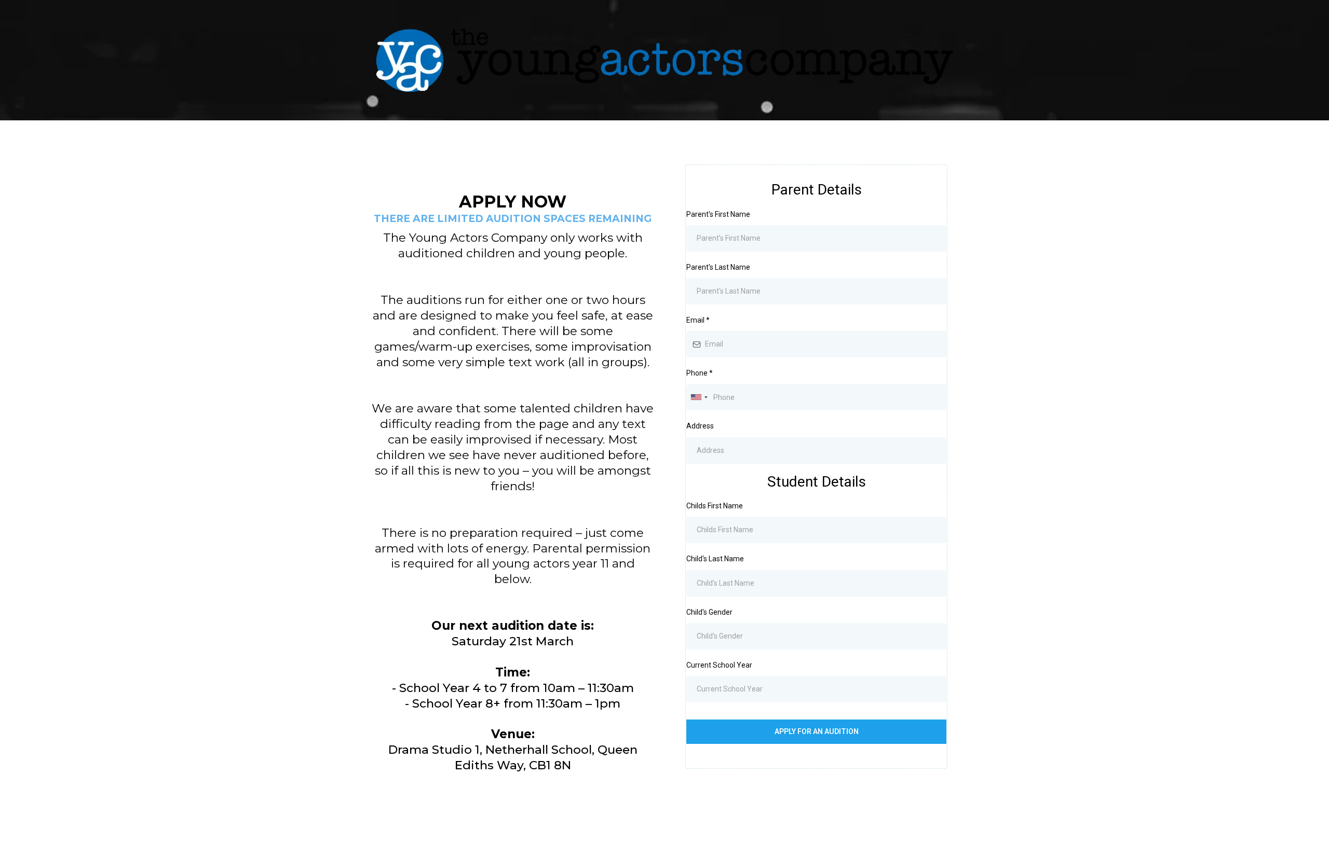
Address (700, 426)
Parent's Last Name (718, 267)
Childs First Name (714, 506)
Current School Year (719, 665)
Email (698, 320)
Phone (699, 373)
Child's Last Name (715, 559)
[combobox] (699, 397)
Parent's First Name (718, 214)
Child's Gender (709, 612)
